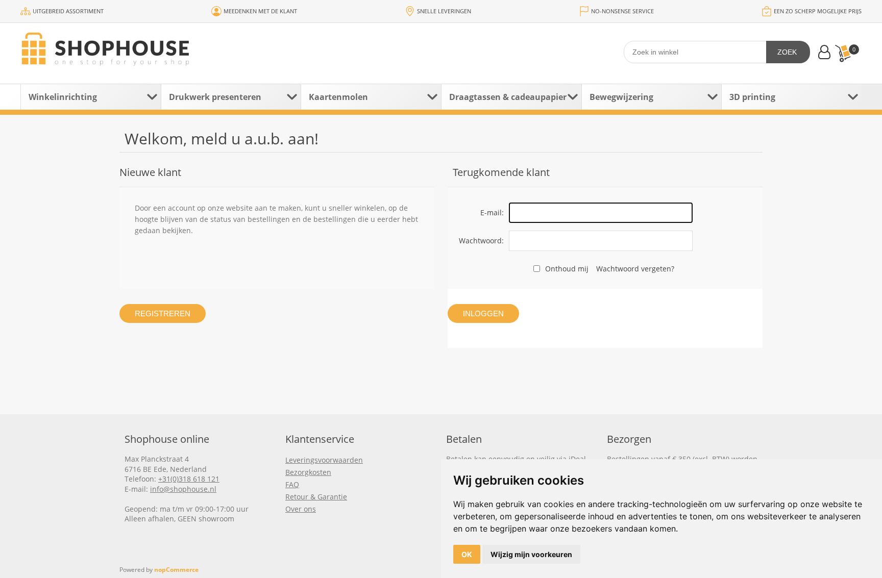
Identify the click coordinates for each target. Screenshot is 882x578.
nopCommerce (176, 569)
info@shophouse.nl (183, 489)
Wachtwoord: (481, 240)
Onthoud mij (567, 268)
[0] (843, 53)
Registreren (162, 313)
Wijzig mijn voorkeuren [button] (531, 554)
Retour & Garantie (316, 496)
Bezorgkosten (308, 472)
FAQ (292, 484)
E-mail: (492, 212)
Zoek (787, 52)
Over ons (300, 509)
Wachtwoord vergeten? (635, 268)
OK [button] (466, 554)
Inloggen (483, 313)
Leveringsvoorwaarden (324, 460)
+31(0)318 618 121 (188, 479)
